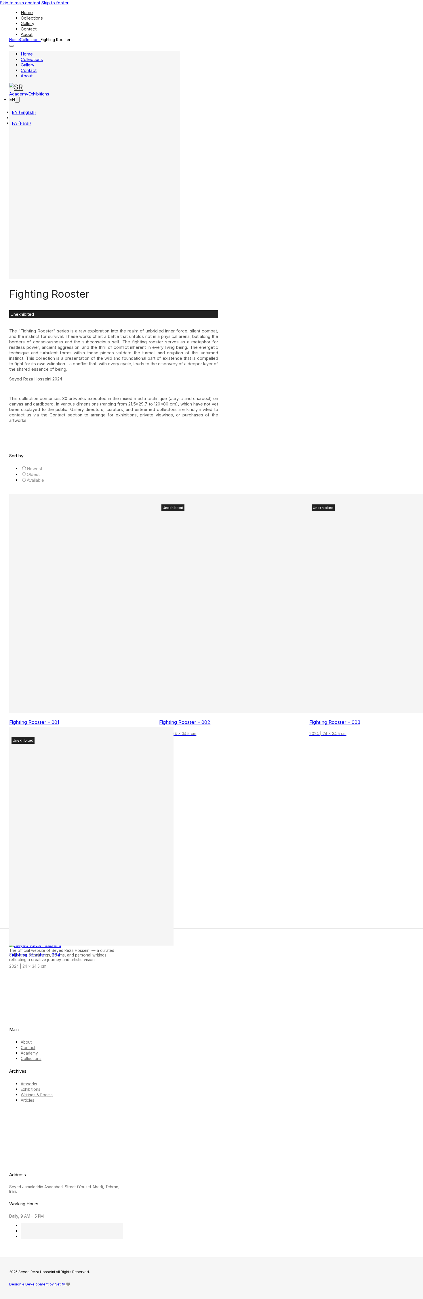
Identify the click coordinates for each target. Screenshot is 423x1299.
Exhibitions (30, 1089)
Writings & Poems (37, 1095)
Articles (27, 1100)
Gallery (27, 23)
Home (27, 12)
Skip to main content (20, 2)
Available (35, 480)
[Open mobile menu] (11, 46)
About (27, 34)
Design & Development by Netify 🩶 (39, 1284)
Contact (29, 29)
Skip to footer (54, 2)
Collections (32, 18)
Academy (29, 1053)
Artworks (29, 1084)
